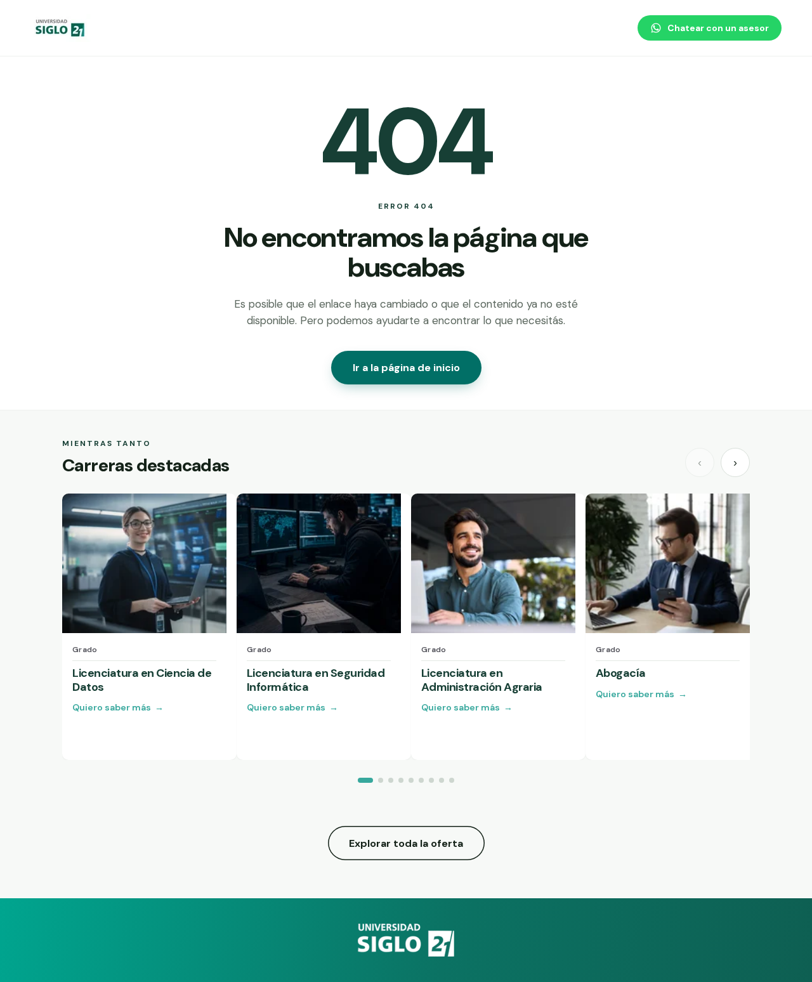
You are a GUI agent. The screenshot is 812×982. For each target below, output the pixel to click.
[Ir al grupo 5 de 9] (411, 780)
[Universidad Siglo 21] (60, 28)
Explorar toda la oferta (406, 843)
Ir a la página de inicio (406, 367)
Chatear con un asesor (718, 28)
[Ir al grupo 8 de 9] (441, 780)
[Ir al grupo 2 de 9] (380, 780)
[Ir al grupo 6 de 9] (421, 780)
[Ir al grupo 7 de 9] (431, 780)
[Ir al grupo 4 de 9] (400, 780)
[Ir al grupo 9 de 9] (451, 780)
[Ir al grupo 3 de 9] (390, 780)
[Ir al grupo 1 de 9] (365, 780)
